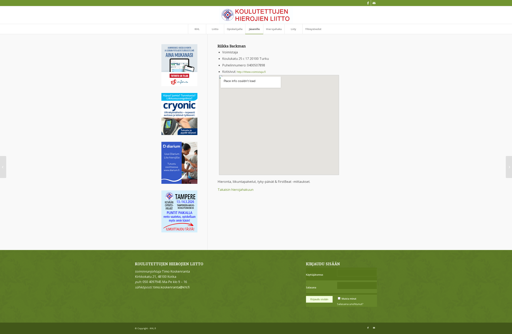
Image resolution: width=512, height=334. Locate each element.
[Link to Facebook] (368, 3)
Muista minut (349, 298)
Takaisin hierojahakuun (235, 189)
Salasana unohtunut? (350, 304)
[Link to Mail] (374, 3)
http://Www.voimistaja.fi (251, 72)
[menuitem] (197, 29)
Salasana (311, 287)
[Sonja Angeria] (3, 167)
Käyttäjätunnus (314, 274)
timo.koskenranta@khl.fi (171, 287)
